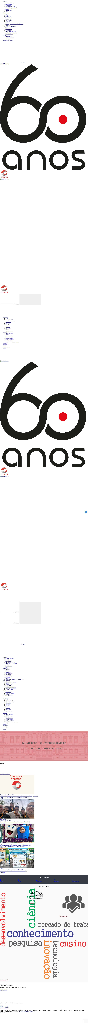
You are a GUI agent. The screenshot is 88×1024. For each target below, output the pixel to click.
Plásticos (7, 22)
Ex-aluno (7, 39)
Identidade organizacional (11, 7)
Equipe (7, 9)
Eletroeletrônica (9, 17)
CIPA (7, 11)
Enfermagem (8, 19)
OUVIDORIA (9, 10)
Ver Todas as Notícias (5, 774)
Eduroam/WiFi (9, 29)
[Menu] (10, 359)
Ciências (7, 15)
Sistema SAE (8, 36)
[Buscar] (10, 601)
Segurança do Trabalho (9, 330)
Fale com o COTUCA (8, 40)
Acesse (4, 35)
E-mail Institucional (10, 37)
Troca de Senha (9, 27)
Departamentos (6, 12)
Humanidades (8, 20)
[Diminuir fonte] (31, 51)
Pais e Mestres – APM (10, 6)
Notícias (4, 348)
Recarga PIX (8, 30)
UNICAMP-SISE (7, 25)
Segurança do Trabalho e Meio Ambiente (14, 24)
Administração (9, 4)
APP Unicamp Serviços (11, 31)
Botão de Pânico (9, 34)
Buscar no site (16, 304)
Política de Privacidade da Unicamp (26, 1011)
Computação (8, 16)
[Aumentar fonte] (10, 51)
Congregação (8, 5)
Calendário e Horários (9, 333)
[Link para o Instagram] (10, 314)
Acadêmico (5, 713)
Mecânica (8, 21)
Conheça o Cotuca (10, 3)
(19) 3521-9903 (3, 990)
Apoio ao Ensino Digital (11, 32)
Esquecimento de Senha (11, 26)
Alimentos (8, 14)
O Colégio (5, 1)
